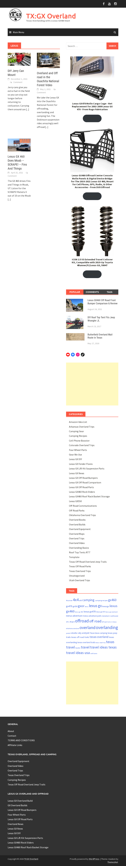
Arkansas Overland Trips (81, 426)
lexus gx (95, 605)
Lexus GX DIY (75, 459)
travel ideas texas (103, 647)
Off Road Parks (77, 510)
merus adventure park (92, 616)
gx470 (69, 606)
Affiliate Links (15, 745)
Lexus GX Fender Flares (81, 463)
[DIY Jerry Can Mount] (19, 58)
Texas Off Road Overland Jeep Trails (88, 561)
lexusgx (105, 606)
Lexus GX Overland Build (20, 800)
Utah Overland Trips (79, 580)
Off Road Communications (83, 505)
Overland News (15, 824)
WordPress (94, 859)
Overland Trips (76, 538)
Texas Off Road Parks (80, 566)
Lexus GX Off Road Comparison (85, 482)
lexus (87, 607)
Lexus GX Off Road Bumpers (83, 477)
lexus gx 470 (100, 612)
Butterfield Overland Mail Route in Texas (100, 336)
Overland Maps (77, 533)
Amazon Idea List (78, 421)
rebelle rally (76, 633)
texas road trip (101, 643)
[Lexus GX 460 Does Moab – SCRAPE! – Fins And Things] (19, 144)
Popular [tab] (74, 291)
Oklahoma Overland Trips (82, 515)
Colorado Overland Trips (81, 445)
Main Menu (18, 32)
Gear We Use (75, 454)
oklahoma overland (72, 628)
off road (95, 621)
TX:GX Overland (51, 16)
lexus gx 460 (79, 612)
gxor (81, 606)
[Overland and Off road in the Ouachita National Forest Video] (48, 60)
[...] (27, 109)
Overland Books (77, 519)
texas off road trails (80, 637)
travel (85, 647)
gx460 (112, 600)
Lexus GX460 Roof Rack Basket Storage (89, 496)
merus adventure (74, 615)
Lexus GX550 (75, 501)
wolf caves (93, 653)
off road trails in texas (109, 622)
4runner (69, 600)
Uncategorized (77, 575)
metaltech (105, 616)
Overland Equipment (80, 529)
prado (68, 633)
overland (87, 627)
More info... (92, 118)
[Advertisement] (92, 384)
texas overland (99, 637)
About (11, 731)
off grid (72, 622)
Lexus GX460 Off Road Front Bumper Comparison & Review (102, 302)
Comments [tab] (92, 291)
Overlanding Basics (79, 547)
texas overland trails (86, 642)
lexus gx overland (112, 612)
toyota (77, 648)
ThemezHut (112, 862)
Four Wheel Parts (78, 449)
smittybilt (85, 633)
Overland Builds (77, 524)
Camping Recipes (78, 435)
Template (74, 557)
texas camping (101, 633)
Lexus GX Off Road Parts (81, 487)
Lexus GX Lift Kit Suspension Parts (86, 468)
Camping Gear (76, 431)
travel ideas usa (78, 652)
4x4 (76, 599)
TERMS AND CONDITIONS (21, 740)
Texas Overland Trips (80, 571)
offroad (82, 621)
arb (80, 600)
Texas (92, 633)
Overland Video (77, 543)
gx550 (75, 606)
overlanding (107, 627)
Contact (12, 735)
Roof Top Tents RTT (80, 552)
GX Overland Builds (17, 805)
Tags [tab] (109, 291)
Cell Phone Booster (79, 440)
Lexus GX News (76, 473)
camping (88, 600)
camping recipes (101, 600)
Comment (17, 82)
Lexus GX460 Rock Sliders (82, 491)
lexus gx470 (90, 611)
